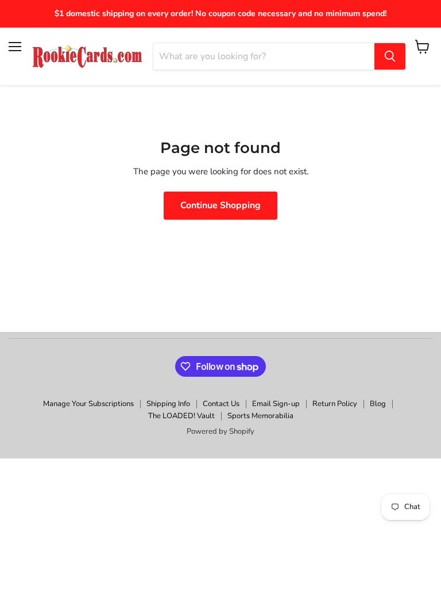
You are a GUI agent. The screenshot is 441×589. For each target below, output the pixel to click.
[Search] (389, 56)
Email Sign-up (276, 404)
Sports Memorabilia (260, 416)
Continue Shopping (220, 205)
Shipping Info (168, 404)
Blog (378, 404)
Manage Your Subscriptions (88, 404)
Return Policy (334, 404)
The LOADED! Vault (181, 416)
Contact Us (221, 404)
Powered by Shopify (220, 431)
